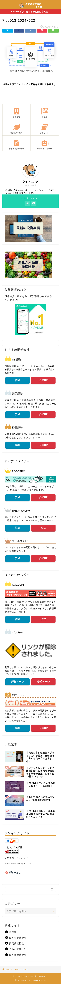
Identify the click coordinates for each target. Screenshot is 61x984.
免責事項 (41, 976)
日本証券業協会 (18, 937)
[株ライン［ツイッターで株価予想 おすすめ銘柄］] (30, 872)
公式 (43, 528)
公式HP (43, 380)
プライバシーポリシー (24, 976)
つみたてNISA (17, 949)
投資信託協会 (16, 943)
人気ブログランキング (16, 858)
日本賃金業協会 (18, 954)
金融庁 (13, 932)
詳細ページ (17, 681)
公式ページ (43, 681)
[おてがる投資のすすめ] (30, 7)
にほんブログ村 (13, 847)
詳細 (17, 380)
